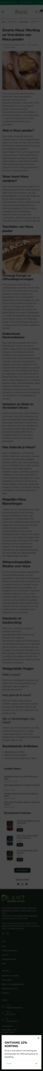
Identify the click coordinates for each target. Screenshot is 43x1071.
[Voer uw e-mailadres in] (36, 1063)
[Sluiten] (38, 1038)
